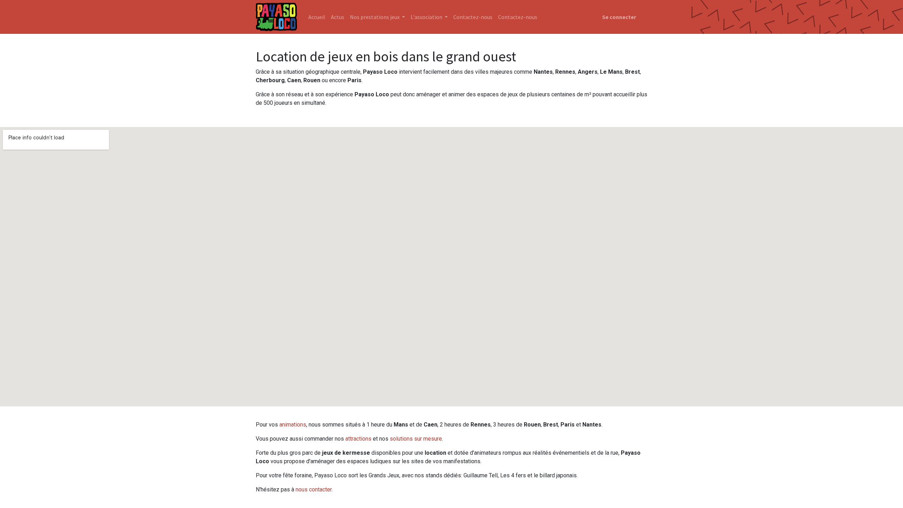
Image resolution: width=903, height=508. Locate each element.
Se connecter (619, 16)
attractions (358, 438)
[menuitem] (316, 17)
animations (292, 424)
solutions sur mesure (416, 438)
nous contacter (314, 489)
